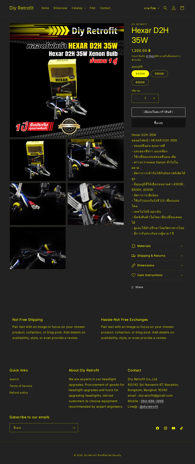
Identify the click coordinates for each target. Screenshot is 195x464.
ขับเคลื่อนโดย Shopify (109, 455)
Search (14, 379)
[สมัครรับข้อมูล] (74, 427)
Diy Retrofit (90, 455)
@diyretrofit (149, 406)
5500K (159, 73)
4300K (140, 73)
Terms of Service (21, 385)
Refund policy (19, 392)
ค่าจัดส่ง (150, 56)
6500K (140, 82)
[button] (78, 8)
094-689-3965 (152, 401)
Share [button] (139, 287)
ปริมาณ (136, 90)
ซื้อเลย (158, 123)
